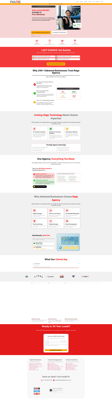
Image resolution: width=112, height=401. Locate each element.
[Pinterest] (37, 394)
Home (78, 1)
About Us (81, 1)
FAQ (93, 1)
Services (85, 1)
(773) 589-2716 (47, 380)
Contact (101, 1)
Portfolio (90, 1)
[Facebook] (35, 388)
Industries (97, 1)
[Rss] (39, 394)
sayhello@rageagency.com (63, 380)
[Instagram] (39, 388)
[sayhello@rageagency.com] (54, 380)
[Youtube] (37, 388)
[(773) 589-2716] (41, 380)
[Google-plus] (35, 394)
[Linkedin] (35, 391)
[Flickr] (39, 391)
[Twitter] (37, 391)
